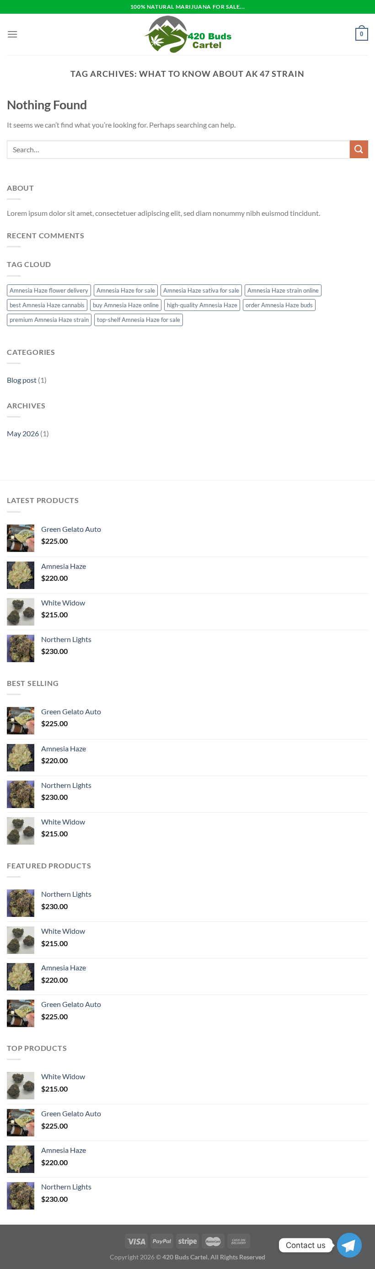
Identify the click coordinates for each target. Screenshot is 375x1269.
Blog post (22, 379)
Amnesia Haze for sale (125, 290)
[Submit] (359, 149)
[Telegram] (349, 1245)
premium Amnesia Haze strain (49, 319)
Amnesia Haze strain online (283, 290)
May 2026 (23, 433)
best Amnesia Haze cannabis (47, 305)
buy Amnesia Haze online (126, 305)
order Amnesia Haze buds (279, 305)
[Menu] (12, 34)
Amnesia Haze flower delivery (49, 290)
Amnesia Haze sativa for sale (201, 290)
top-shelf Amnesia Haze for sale (138, 319)
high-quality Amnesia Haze (202, 305)
